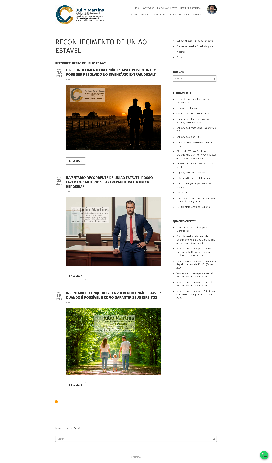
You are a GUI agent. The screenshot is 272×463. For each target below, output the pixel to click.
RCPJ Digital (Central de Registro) (193, 207)
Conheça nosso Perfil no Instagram (194, 46)
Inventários (148, 8)
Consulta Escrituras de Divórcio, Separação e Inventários (192, 121)
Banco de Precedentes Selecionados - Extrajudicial (196, 101)
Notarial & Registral (191, 8)
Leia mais (77, 162)
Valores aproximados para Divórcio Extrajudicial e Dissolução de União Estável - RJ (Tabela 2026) (194, 252)
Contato (197, 14)
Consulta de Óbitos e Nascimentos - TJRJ (194, 144)
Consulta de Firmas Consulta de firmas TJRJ (196, 130)
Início (136, 8)
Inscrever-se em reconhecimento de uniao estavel (56, 401)
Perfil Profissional (180, 14)
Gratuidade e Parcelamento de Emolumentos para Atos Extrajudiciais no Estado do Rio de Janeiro (195, 240)
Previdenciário (159, 14)
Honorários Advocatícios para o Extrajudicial (192, 229)
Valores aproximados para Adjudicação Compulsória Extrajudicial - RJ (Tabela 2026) (196, 294)
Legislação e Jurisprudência (190, 172)
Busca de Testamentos (188, 108)
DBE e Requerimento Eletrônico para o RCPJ (196, 165)
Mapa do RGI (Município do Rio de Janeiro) (193, 185)
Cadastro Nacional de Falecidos (192, 113)
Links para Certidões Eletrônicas (193, 178)
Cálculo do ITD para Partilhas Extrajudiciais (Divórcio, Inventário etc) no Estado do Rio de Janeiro (196, 154)
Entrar (179, 57)
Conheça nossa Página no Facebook (195, 40)
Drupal (77, 428)
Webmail (180, 52)
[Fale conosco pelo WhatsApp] (264, 455)
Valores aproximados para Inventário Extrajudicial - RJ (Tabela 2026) (195, 275)
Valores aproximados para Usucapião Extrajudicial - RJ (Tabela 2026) (195, 284)
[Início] (80, 14)
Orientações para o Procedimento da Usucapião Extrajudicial (195, 200)
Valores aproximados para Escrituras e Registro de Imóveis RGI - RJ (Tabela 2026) (196, 264)
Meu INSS (181, 192)
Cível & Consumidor (139, 14)
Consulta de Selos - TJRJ (188, 137)
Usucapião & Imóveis (167, 8)
